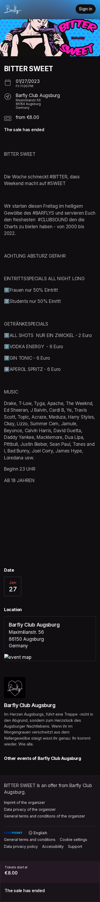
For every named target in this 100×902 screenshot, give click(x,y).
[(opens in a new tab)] (50, 657)
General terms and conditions (29, 839)
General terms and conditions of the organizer (44, 816)
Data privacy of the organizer (30, 809)
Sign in (85, 8)
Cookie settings (73, 839)
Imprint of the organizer (24, 802)
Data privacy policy (21, 846)
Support (75, 846)
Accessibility (53, 846)
